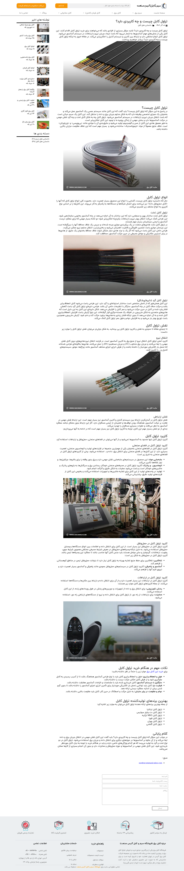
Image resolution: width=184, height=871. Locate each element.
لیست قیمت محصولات (95, 855)
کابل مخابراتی (65, 13)
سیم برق (138, 13)
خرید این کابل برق (155, 671)
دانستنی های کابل (144, 25)
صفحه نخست (159, 13)
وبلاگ (44, 13)
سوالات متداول (98, 860)
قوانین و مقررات (97, 864)
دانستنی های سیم (40, 139)
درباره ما (73, 864)
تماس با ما (23, 13)
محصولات (100, 851)
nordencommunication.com (150, 763)
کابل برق (117, 13)
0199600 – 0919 (30, 854)
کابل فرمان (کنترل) (92, 13)
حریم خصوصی (71, 855)
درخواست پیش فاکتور (68, 850)
